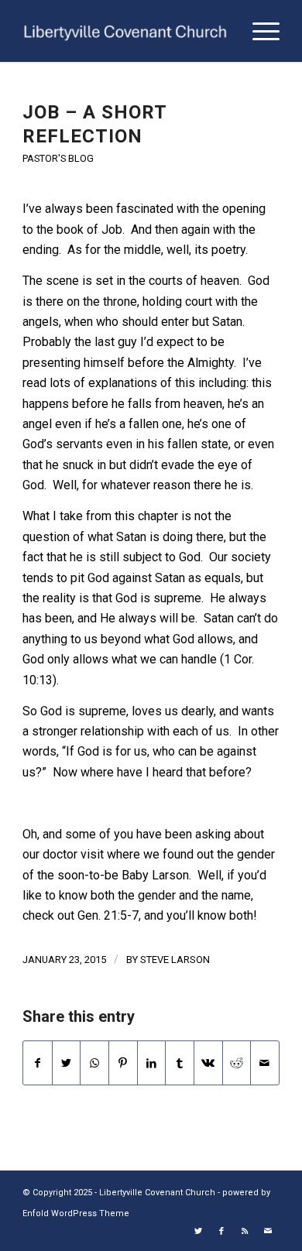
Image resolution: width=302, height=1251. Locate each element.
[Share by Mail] (265, 1063)
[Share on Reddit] (237, 1063)
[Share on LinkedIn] (152, 1063)
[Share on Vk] (208, 1063)
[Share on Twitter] (67, 1063)
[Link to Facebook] (221, 1231)
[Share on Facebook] (37, 1063)
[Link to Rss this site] (244, 1231)
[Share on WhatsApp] (94, 1063)
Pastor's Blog (58, 158)
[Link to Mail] (268, 1231)
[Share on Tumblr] (180, 1063)
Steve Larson (175, 959)
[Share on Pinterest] (123, 1063)
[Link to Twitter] (198, 1231)
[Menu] (258, 31)
